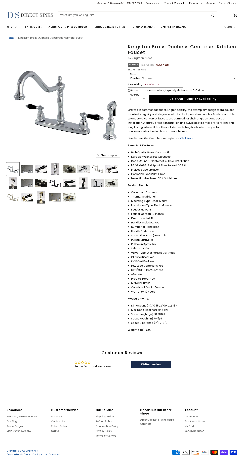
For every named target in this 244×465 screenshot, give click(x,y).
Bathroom (33, 27)
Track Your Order (195, 421)
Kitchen (12, 27)
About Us (56, 416)
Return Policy (59, 426)
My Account (192, 416)
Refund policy (153, 3)
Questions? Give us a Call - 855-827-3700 (119, 3)
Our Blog (12, 421)
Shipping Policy (105, 416)
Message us (195, 3)
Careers (210, 3)
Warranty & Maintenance (22, 416)
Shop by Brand (143, 27)
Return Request (194, 431)
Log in (230, 27)
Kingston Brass (142, 58)
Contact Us (58, 421)
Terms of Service (228, 3)
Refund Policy (104, 421)
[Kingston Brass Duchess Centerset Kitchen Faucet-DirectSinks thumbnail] (12, 169)
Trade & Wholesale (174, 3)
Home (10, 37)
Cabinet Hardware (174, 27)
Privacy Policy (104, 431)
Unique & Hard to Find (110, 27)
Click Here (187, 138)
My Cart (189, 426)
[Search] (212, 15)
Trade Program (16, 426)
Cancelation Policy (107, 426)
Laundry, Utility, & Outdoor (67, 27)
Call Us (55, 431)
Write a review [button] (151, 364)
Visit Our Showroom (19, 431)
